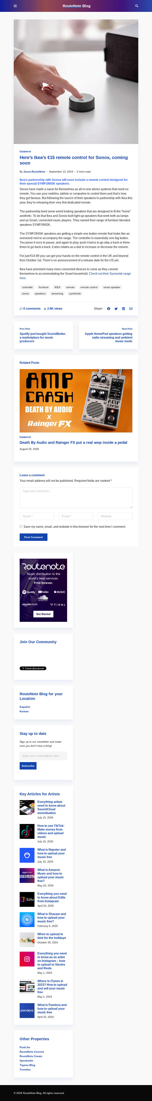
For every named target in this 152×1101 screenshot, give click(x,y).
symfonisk (75, 293)
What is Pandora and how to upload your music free (52, 1008)
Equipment (25, 151)
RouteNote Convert (32, 1051)
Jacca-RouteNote (34, 171)
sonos (25, 293)
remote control (89, 287)
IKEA (57, 287)
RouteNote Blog (76, 6)
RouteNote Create (31, 1056)
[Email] (130, 308)
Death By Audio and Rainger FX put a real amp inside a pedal (73, 442)
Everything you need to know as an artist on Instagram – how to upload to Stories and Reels (52, 961)
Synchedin (26, 1060)
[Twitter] (116, 308)
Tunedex (25, 1069)
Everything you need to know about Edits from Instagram (52, 897)
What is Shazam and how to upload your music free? (51, 917)
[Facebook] (108, 308)
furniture (44, 287)
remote (70, 287)
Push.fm (25, 1047)
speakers (40, 293)
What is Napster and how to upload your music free (51, 853)
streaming (57, 293)
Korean (24, 711)
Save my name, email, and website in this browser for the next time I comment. (75, 526)
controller (27, 287)
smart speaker (111, 287)
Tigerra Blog (27, 1065)
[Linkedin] (123, 308)
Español (25, 706)
